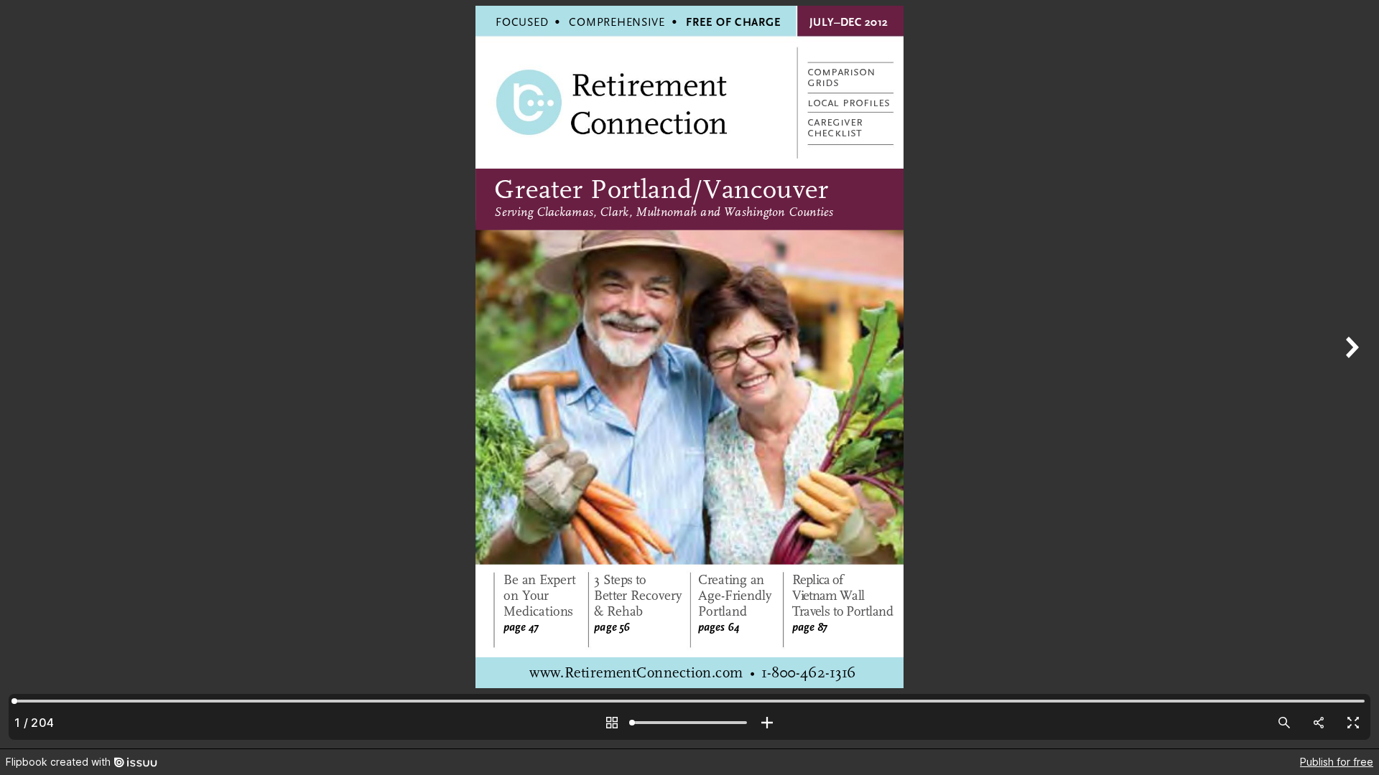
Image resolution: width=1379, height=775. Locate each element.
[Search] (1284, 722)
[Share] (1318, 722)
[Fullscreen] (1353, 722)
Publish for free (1336, 762)
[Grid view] (612, 722)
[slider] (689, 722)
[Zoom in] (767, 722)
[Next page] (1350, 374)
